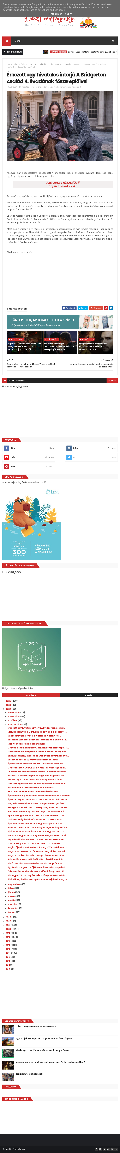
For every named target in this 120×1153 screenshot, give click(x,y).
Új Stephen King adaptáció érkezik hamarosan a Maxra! (38, 795)
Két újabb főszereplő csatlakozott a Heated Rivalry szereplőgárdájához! (59, 346)
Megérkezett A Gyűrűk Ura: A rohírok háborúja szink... (37, 767)
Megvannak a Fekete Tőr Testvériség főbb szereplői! (36, 851)
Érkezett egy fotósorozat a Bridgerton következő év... (37, 783)
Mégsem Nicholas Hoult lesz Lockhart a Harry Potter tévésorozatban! (93, 346)
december (14, 712)
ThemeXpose (19, 1149)
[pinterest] (108, 1149)
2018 (8, 937)
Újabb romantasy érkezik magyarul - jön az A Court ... (37, 823)
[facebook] (96, 1149)
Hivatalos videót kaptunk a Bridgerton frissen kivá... (36, 811)
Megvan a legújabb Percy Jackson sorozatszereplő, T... (38, 747)
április (11, 900)
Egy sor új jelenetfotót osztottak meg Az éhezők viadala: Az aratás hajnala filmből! (24, 346)
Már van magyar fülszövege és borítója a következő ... (37, 835)
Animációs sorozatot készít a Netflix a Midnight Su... (36, 859)
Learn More (55, 14)
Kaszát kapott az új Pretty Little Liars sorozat (32, 759)
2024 (9, 708)
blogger (112, 380)
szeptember (15, 724)
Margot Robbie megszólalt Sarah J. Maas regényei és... (37, 751)
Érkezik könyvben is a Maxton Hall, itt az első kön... (35, 843)
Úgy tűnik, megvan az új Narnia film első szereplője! (36, 867)
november (14, 716)
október (13, 720)
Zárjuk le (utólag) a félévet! (29, 1073)
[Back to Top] (116, 1149)
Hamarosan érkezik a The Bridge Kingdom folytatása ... (38, 827)
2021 (8, 925)
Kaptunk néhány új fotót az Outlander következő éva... (38, 755)
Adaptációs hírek (41, 52)
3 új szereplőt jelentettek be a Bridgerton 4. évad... (35, 779)
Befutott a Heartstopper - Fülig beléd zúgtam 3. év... (36, 775)
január (12, 912)
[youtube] (112, 1149)
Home (9, 64)
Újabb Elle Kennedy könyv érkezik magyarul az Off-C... (37, 831)
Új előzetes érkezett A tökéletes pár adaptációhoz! (36, 863)
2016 (8, 945)
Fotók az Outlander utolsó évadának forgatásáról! (35, 871)
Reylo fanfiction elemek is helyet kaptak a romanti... (36, 839)
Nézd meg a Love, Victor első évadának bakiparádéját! (43, 1050)
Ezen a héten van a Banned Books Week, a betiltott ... (37, 731)
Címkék (88, 695)
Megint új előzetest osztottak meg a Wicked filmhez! (37, 847)
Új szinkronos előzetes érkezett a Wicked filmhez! (35, 763)
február (12, 908)
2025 (8, 705)
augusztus (14, 884)
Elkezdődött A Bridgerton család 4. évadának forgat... (37, 771)
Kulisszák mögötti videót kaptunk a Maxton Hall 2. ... (36, 819)
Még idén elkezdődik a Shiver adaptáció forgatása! (36, 803)
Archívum (31, 695)
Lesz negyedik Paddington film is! (26, 743)
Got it (68, 14)
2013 (8, 956)
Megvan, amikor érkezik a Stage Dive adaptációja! (35, 855)
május (11, 896)
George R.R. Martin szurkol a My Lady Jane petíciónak (37, 807)
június (11, 892)
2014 (8, 952)
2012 (8, 960)
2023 (8, 917)
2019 (8, 933)
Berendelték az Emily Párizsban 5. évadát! (30, 787)
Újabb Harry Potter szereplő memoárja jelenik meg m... (38, 879)
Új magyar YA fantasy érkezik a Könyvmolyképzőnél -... (37, 875)
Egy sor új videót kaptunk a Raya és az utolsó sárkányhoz (44, 1038)
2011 (8, 964)
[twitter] (104, 1149)
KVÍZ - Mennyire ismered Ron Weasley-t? (36, 1026)
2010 (8, 968)
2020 (9, 929)
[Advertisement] (60, 597)
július (11, 888)
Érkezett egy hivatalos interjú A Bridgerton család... (36, 727)
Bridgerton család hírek (38, 64)
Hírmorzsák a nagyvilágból (61, 64)
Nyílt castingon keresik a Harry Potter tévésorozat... (36, 815)
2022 (8, 921)
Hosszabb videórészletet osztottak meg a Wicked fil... (37, 739)
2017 (8, 941)
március (13, 904)
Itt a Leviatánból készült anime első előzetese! (33, 791)
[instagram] (100, 1149)
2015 (8, 949)
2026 (8, 700)
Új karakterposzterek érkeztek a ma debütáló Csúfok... (38, 799)
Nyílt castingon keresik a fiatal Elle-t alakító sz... (34, 735)
